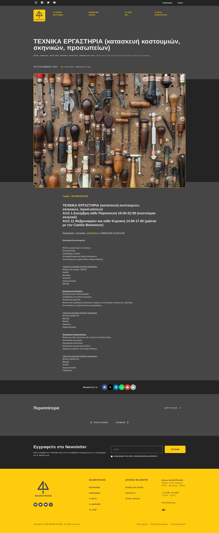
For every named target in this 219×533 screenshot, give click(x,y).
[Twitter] (48, 2)
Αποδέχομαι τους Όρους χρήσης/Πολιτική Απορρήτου (136, 456)
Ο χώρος (93, 499)
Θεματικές (44, 55)
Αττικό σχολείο (132, 499)
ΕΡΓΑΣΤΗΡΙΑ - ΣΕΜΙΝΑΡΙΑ (59, 55)
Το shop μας (128, 14)
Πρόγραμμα (94, 488)
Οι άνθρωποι (95, 504)
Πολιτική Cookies (178, 524)
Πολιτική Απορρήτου (159, 524)
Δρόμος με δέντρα (93, 14)
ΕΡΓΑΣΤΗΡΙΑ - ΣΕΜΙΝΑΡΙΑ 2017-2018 (81, 55)
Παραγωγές (130, 493)
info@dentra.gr (93, 233)
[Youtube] (54, 2)
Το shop (93, 510)
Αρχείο (180, 3)
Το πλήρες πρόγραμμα (58, 14)
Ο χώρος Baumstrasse (161, 14)
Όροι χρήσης (142, 524)
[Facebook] (42, 2)
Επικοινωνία (167, 3)
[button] (104, 387)
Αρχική (36, 55)
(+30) (170, 493)
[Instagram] (36, 2)
